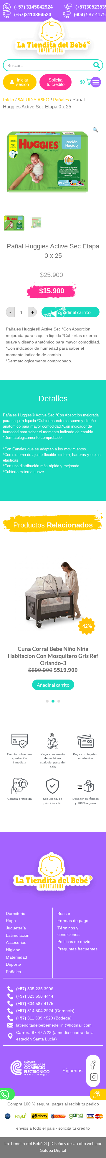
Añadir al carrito (53, 685)
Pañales (61, 99)
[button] (95, 82)
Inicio (8, 99)
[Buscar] (96, 65)
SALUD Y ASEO (33, 99)
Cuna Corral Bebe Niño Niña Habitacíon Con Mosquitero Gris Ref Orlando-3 (53, 655)
